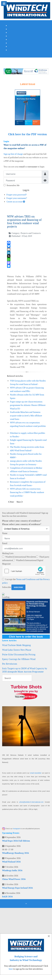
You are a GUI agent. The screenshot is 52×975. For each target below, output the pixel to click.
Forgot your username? (16, 198)
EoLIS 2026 (7, 896)
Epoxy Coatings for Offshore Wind (18, 659)
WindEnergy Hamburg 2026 (15, 853)
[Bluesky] (27, 246)
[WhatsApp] (27, 259)
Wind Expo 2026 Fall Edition (16, 840)
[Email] (27, 249)
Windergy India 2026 (12, 870)
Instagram (16, 828)
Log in (26, 190)
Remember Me (13, 185)
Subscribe (6, 587)
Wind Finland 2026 (11, 861)
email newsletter (35, 773)
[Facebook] (27, 242)
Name (4, 533)
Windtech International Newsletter (20, 556)
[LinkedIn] (27, 252)
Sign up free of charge (13, 154)
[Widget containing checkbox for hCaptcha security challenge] (24, 571)
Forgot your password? (16, 194)
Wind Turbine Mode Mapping (16, 645)
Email (4, 543)
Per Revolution (9, 663)
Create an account (14, 201)
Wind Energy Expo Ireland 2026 (17, 888)
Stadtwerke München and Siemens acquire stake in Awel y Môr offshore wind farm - (26, 415)
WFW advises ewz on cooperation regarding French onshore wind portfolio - (28, 426)
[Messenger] (27, 266)
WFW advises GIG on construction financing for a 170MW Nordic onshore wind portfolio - (27, 492)
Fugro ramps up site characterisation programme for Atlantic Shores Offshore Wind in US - (27, 405)
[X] (27, 256)
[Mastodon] (27, 262)
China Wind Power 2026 (14, 879)
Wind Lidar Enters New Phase (16, 649)
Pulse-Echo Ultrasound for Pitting (18, 654)
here (11, 969)
